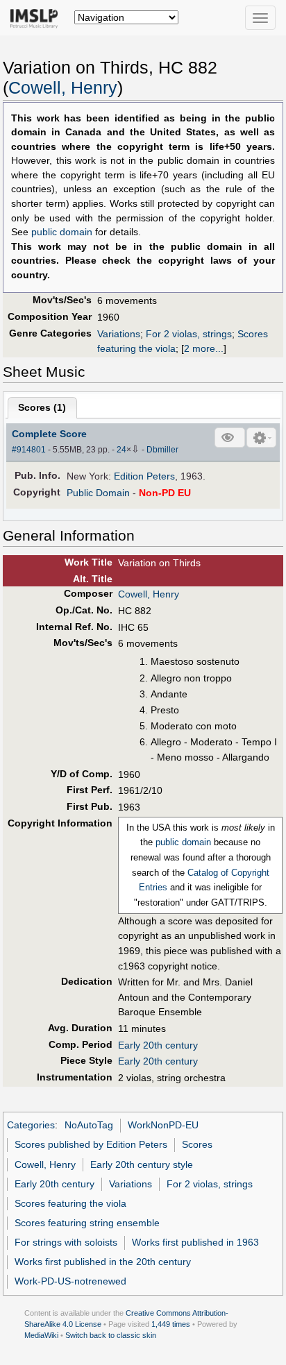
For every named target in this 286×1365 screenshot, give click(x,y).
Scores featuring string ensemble (87, 1222)
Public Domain (98, 492)
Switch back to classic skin (110, 1335)
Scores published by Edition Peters (91, 1144)
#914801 (29, 450)
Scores (197, 1144)
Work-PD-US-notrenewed (70, 1281)
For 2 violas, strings (189, 333)
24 (121, 450)
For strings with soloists (66, 1242)
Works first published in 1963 (195, 1242)
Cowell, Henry (62, 87)
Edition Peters (144, 476)
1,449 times (170, 1324)
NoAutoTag (89, 1124)
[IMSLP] (37, 17)
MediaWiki (41, 1335)
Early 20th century (158, 1045)
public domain (61, 232)
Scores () (42, 407)
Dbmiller (162, 450)
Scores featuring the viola (70, 1203)
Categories (31, 1124)
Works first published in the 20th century (103, 1261)
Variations (118, 333)
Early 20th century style (141, 1164)
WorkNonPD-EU (163, 1124)
